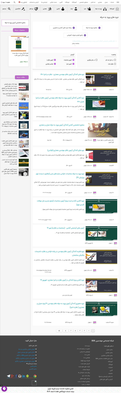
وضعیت (113, 54)
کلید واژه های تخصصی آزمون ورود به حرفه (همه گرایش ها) (9, 104)
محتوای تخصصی (83, 2)
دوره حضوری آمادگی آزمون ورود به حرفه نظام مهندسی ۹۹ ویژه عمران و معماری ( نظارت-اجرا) (60, 305)
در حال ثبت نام (109, 60)
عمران (106, 2)
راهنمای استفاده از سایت (84, 382)
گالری (61, 2)
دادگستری (17, 9)
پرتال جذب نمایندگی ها (84, 373)
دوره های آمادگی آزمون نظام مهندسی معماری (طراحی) (65, 150)
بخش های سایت (108, 346)
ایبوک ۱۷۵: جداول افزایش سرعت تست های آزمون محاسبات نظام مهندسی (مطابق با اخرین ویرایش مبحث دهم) (9, 87)
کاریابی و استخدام (34, 2)
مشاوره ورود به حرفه (91, 28)
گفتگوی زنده (23, 2)
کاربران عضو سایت (85, 364)
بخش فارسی (33, 366)
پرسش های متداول (85, 379)
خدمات (112, 2)
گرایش (72, 54)
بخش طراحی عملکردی (107, 356)
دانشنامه (111, 373)
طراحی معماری (49, 64)
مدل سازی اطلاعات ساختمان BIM (104, 359)
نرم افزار (31, 9)
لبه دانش (93, 2)
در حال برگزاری (91, 60)
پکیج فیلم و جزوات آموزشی (75, 35)
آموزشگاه (74, 2)
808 (118, 2)
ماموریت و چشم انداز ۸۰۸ (83, 349)
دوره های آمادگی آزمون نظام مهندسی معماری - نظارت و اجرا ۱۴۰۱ (62, 74)
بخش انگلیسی (33, 369)
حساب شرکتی (53, 2)
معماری (100, 2)
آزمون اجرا (69, 64)
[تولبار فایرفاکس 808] (31, 376)
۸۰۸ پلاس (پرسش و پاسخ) (106, 376)
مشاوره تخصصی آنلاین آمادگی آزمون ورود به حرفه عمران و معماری (61, 125)
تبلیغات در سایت (86, 384)
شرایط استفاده (86, 370)
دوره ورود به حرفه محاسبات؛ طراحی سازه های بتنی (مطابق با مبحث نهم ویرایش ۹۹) (60, 175)
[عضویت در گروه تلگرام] (8, 376)
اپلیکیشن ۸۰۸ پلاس (85, 352)
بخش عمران (109, 350)
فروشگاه (67, 2)
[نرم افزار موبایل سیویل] (27, 376)
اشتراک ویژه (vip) (85, 361)
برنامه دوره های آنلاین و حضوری (62, 28)
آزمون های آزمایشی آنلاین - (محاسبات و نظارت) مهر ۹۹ (65, 228)
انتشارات (110, 368)
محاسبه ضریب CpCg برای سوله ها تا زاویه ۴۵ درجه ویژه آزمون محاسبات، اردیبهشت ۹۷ (9, 124)
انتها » (59, 331)
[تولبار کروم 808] (35, 376)
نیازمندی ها (44, 2)
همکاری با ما (87, 358)
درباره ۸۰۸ (87, 346)
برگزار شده (110, 64)
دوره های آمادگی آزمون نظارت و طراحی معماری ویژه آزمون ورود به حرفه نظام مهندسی (9, 143)
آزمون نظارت (50, 60)
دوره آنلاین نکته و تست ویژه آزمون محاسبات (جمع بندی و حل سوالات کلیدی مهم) (60, 203)
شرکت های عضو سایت (84, 367)
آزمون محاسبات (68, 60)
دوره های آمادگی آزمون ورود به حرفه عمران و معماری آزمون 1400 (9, 115)
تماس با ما (87, 355)
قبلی (28, 37)
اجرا (85, 9)
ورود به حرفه (98, 9)
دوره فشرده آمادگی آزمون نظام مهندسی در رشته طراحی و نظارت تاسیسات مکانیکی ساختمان (59, 253)
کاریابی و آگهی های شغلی (106, 379)
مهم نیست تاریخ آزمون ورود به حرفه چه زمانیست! (10, 95)
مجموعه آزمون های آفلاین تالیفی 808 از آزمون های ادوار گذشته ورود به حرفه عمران (9, 171)
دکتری (58, 9)
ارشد (71, 9)
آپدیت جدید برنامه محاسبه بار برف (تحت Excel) (9, 132)
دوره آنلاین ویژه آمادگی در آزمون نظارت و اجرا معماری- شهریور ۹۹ (62, 280)
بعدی (65, 331)
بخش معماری (109, 353)
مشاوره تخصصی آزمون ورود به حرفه (15, 23)
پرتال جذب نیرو (86, 376)
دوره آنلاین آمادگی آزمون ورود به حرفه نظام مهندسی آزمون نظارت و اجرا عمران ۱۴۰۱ (60, 100)
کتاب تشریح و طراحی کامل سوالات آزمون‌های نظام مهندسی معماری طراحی (19, 55)
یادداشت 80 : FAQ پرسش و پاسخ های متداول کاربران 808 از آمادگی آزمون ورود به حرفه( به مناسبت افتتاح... (9, 153)
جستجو (14, 2)
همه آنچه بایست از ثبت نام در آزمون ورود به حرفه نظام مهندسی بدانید (9, 162)
